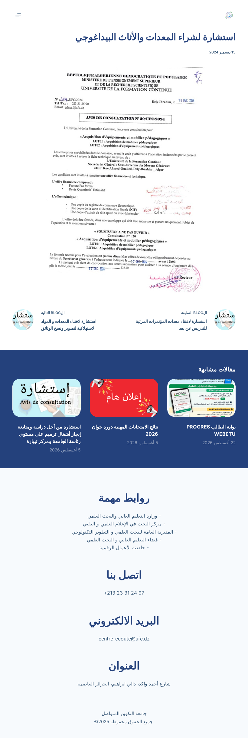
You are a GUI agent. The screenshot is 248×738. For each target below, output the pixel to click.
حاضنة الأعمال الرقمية (122, 547)
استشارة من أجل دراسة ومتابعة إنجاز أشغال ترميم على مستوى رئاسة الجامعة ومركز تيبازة (49, 434)
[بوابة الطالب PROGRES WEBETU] (201, 398)
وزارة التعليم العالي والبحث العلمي (122, 516)
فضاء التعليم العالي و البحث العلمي (122, 540)
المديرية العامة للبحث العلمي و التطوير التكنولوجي (122, 532)
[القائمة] (18, 15)
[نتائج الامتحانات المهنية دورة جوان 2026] (124, 398)
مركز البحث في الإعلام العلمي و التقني (122, 524)
